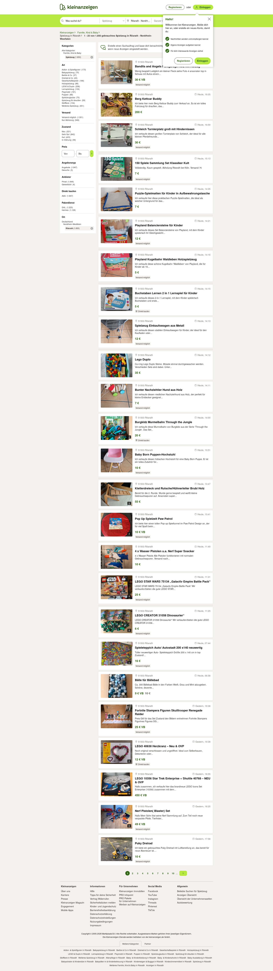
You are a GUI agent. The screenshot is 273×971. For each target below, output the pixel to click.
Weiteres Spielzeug (70, 105)
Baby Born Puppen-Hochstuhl (155, 454)
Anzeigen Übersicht (187, 895)
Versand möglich (69, 117)
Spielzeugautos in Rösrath (162, 953)
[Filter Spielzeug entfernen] (92, 57)
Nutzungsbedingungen (101, 921)
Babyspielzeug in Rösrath (104, 950)
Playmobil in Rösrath (123, 953)
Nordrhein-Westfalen (72, 224)
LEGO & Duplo (68, 86)
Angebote (66, 167)
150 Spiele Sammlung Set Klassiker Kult (162, 163)
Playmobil (66, 91)
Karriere (65, 895)
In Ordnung (66, 139)
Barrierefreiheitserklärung (102, 910)
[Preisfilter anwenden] (91, 153)
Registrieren (183, 60)
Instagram (153, 898)
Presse (64, 898)
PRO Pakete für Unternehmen (127, 900)
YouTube (152, 895)
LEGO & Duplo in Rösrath (79, 953)
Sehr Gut (65, 134)
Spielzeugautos (68, 97)
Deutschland (67, 221)
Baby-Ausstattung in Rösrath (200, 957)
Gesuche (66, 170)
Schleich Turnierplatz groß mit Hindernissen (164, 129)
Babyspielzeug (68, 72)
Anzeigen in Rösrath (155, 965)
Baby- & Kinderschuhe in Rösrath (172, 957)
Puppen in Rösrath (142, 953)
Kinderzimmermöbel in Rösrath (178, 961)
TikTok (151, 910)
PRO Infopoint (126, 895)
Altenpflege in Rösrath (115, 957)
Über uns (65, 891)
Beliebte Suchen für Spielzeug (192, 891)
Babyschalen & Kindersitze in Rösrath (77, 961)
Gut (63, 137)
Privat (64, 181)
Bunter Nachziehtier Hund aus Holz (158, 390)
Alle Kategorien (68, 50)
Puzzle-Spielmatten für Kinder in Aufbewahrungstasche (172, 193)
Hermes (65, 210)
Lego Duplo (143, 359)
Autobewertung (184, 902)
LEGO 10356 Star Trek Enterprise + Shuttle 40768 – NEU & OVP (172, 780)
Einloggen (202, 60)
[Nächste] (183, 873)
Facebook (153, 891)
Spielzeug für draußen (71, 100)
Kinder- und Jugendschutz (103, 906)
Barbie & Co (67, 75)
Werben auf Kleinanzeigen (132, 904)
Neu (63, 131)
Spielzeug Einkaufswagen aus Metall (159, 325)
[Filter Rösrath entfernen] (92, 228)
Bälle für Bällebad (147, 680)
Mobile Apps (67, 910)
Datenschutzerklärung (101, 913)
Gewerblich (67, 184)
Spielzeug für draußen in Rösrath (190, 953)
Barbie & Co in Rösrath (126, 950)
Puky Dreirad (143, 843)
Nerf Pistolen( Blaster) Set (152, 811)
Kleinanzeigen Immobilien (132, 891)
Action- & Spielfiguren (71, 69)
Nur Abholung (68, 120)
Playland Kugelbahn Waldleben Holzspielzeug (166, 259)
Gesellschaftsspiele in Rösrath (173, 950)
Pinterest (152, 906)
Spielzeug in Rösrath (202, 961)
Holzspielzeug (68, 83)
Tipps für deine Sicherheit (103, 895)
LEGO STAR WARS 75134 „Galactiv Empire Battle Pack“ (172, 581)
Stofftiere (65, 103)
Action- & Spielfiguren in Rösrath (77, 950)
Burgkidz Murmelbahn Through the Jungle (163, 422)
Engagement (67, 906)
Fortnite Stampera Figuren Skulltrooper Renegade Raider (168, 712)
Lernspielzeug (68, 89)
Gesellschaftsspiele (70, 80)
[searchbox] (82, 21)
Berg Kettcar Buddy (148, 99)
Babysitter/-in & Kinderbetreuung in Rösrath (113, 961)
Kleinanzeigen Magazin (72, 902)
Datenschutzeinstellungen (103, 917)
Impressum (95, 925)
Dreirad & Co (67, 78)
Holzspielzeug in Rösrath (198, 950)
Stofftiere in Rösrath (68, 957)
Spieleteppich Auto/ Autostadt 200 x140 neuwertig (168, 647)
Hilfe (92, 891)
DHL (64, 207)
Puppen (65, 94)
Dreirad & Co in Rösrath (148, 950)
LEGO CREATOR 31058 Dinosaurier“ (159, 615)
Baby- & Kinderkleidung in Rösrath (141, 957)
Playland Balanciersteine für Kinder (159, 225)
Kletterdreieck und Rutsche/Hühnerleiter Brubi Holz (169, 488)
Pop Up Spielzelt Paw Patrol (154, 519)
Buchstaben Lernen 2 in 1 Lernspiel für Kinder (166, 293)
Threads (152, 902)
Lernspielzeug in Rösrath (102, 953)
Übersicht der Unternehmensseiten (194, 898)
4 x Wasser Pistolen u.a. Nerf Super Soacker (164, 551)
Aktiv (64, 195)
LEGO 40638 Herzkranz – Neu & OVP (159, 746)
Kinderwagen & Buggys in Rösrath (148, 961)
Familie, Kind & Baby (72, 53)
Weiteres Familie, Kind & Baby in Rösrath (127, 965)
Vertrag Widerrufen (99, 898)
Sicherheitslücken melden (103, 902)
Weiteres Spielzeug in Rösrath (91, 957)
